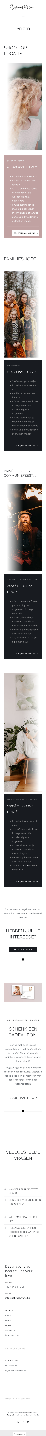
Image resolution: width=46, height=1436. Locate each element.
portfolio (26, 865)
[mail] (28, 1422)
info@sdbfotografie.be (17, 1298)
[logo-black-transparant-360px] (23, 3)
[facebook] (23, 1422)
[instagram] (18, 1422)
